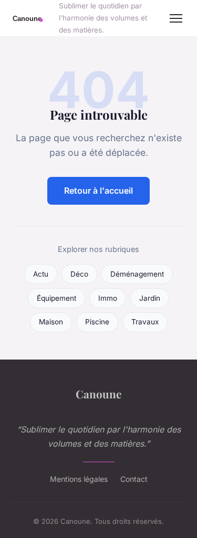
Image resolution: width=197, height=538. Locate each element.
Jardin (149, 298)
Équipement (56, 298)
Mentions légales (79, 478)
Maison (51, 322)
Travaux (145, 322)
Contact (134, 478)
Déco (79, 274)
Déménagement (137, 274)
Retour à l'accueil (98, 190)
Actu (40, 274)
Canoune (98, 393)
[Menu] (175, 18)
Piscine (97, 322)
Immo (107, 298)
